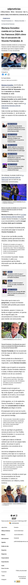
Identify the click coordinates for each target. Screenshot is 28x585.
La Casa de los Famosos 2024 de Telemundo (13, 106)
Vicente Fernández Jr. (7, 20)
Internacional (19, 11)
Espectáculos (5, 561)
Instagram (3, 579)
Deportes (3, 550)
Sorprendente (5, 558)
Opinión (25, 11)
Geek (2, 565)
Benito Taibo (4, 14)
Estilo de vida (4, 546)
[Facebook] (2, 74)
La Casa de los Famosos (7, 24)
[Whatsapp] (8, 74)
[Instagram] (16, 515)
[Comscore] (14, 523)
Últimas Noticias (6, 11)
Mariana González (19, 20)
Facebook (3, 571)
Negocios (4, 554)
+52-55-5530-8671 (18, 534)
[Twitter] (5, 74)
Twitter (3, 575)
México (13, 11)
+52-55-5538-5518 (18, 530)
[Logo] (14, 9)
